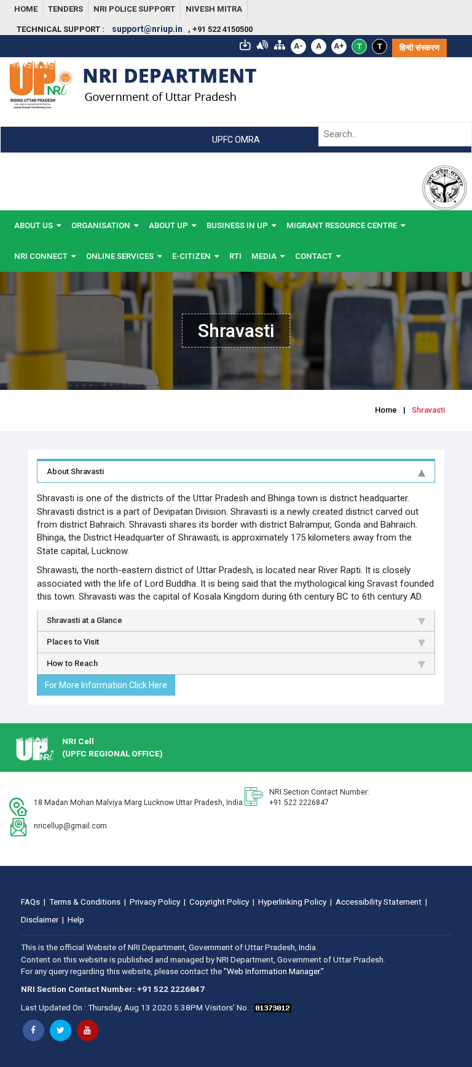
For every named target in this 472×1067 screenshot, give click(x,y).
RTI (235, 256)
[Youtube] (87, 1030)
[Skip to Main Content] (245, 44)
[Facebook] (33, 1030)
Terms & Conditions (84, 901)
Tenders (65, 9)
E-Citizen (191, 256)
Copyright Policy (219, 901)
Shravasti (428, 410)
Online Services (120, 256)
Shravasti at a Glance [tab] (84, 620)
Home (25, 9)
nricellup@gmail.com (70, 826)
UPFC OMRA (236, 140)
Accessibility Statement (379, 901)
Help (76, 919)
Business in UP (237, 225)
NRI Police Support (134, 9)
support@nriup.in (147, 29)
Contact (313, 256)
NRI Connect (41, 256)
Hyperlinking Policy (292, 901)
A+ (339, 45)
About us (33, 225)
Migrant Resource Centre (341, 225)
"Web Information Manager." (274, 971)
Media (264, 256)
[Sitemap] (279, 44)
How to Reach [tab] (72, 663)
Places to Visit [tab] (73, 641)
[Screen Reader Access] (262, 44)
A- (298, 45)
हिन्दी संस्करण (419, 47)
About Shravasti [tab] (75, 471)
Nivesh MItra (214, 9)
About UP (168, 225)
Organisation (100, 225)
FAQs (30, 901)
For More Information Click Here (106, 685)
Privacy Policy (155, 901)
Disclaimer (39, 919)
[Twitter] (60, 1030)
